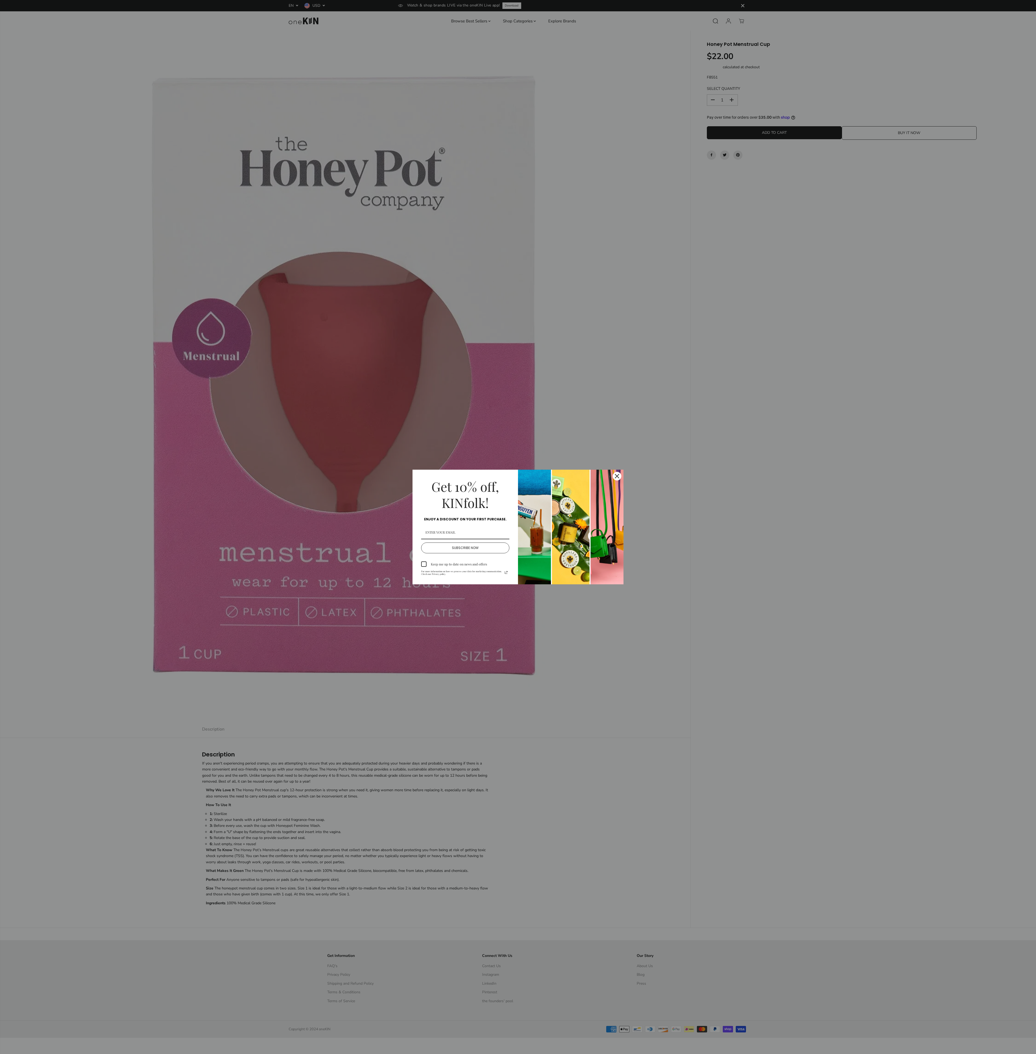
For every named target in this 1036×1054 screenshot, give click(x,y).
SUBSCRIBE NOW (465, 547)
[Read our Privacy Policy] (506, 572)
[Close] (617, 476)
